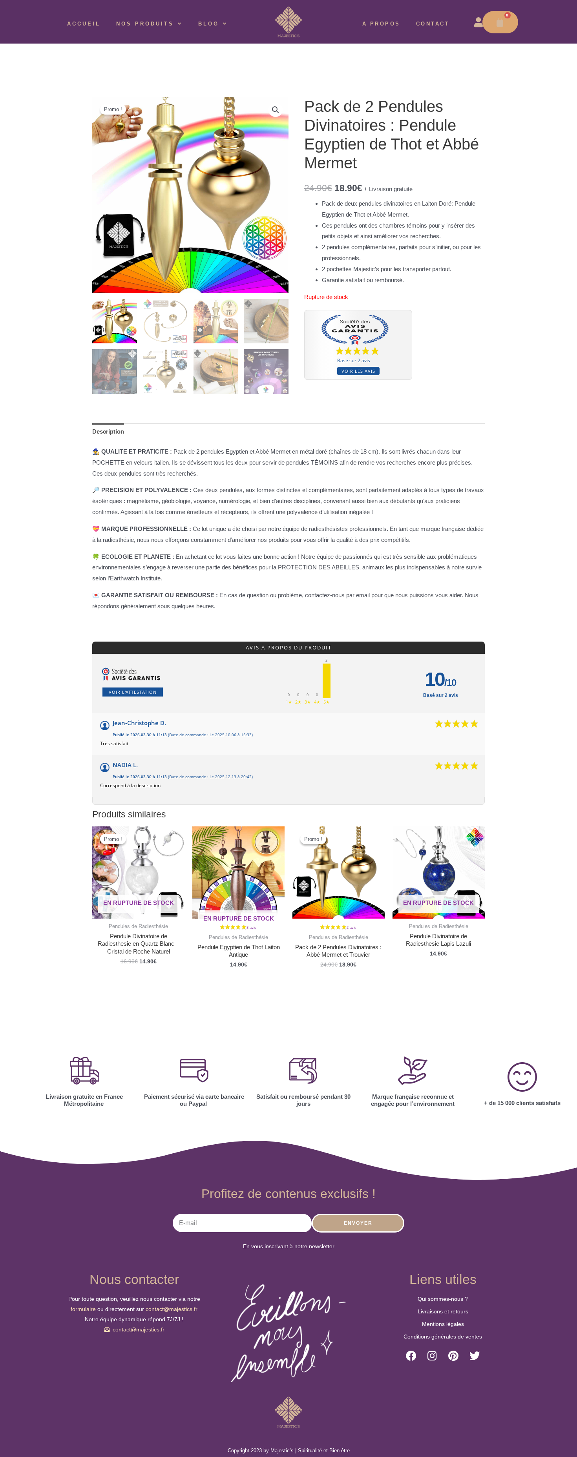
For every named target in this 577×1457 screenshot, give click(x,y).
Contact (433, 24)
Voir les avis (358, 371)
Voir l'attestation (133, 692)
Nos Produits (145, 24)
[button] (275, 110)
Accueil (83, 24)
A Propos (381, 24)
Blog (208, 24)
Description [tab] (108, 431)
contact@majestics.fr (171, 1309)
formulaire (84, 1309)
